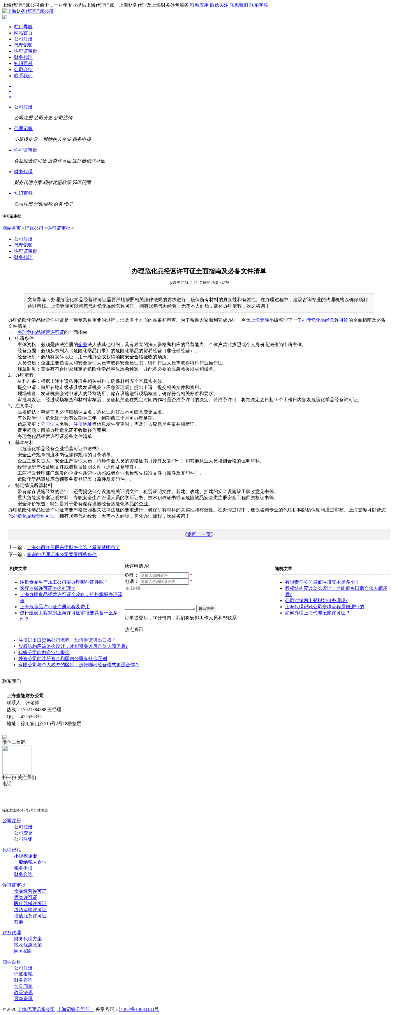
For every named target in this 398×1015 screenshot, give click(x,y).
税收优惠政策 (28, 944)
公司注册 (23, 38)
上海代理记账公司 (36, 1009)
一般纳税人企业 (30, 862)
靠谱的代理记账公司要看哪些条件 (62, 554)
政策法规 (23, 992)
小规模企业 (25, 855)
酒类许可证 (25, 897)
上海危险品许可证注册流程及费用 (55, 606)
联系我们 (239, 5)
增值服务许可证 (30, 915)
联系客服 (258, 5)
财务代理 (23, 57)
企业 (82, 344)
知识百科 (23, 63)
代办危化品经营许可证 (31, 515)
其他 (18, 921)
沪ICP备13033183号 (139, 1009)
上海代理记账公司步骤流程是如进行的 (324, 606)
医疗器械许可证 (30, 903)
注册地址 (82, 424)
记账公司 (34, 228)
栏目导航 (23, 26)
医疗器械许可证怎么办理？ (48, 588)
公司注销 (23, 839)
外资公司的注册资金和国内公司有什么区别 (62, 658)
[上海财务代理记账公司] (28, 11)
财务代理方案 (28, 938)
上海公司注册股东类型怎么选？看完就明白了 (73, 547)
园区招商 (23, 951)
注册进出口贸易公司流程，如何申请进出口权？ (67, 640)
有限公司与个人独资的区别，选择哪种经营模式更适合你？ (79, 664)
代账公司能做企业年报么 (44, 652)
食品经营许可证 (30, 891)
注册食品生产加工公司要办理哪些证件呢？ (64, 582)
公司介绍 (23, 69)
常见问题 (23, 986)
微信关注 (219, 5)
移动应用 (199, 5)
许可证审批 (25, 51)
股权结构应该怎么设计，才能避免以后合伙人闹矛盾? (73, 646)
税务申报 (23, 868)
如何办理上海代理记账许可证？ (317, 612)
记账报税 (23, 974)
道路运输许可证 (30, 909)
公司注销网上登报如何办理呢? (316, 600)
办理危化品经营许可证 (325, 320)
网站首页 (23, 32)
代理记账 (23, 45)
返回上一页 (199, 534)
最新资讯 (23, 998)
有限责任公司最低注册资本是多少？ (322, 582)
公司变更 (23, 832)
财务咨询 (23, 874)
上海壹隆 (260, 320)
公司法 (48, 424)
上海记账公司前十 (75, 1009)
